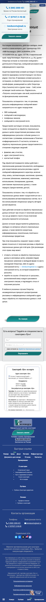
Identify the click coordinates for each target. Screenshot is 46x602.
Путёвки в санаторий (23, 503)
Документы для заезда (12, 457)
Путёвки (23, 486)
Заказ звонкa (33, 11)
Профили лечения (23, 501)
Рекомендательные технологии (23, 594)
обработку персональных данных (29, 349)
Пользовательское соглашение (23, 581)
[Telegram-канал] (16, 537)
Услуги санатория (23, 477)
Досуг (19, 454)
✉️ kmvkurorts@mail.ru (15, 26)
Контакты (38, 457)
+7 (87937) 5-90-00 (16, 17)
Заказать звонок (23, 433)
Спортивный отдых (24, 470)
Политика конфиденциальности (23, 590)
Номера (6, 454)
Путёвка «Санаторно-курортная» (23, 490)
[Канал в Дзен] (23, 537)
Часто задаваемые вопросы (23, 475)
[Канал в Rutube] (26, 537)
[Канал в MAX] (30, 537)
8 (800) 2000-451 (30, 1)
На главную (23, 319)
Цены (13, 454)
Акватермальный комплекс (23, 472)
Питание (26, 454)
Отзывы (28, 457)
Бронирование (23, 460)
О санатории (23, 466)
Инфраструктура (37, 454)
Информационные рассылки (23, 586)
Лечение (23, 497)
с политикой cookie (30, 6)
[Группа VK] (19, 537)
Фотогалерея (24, 479)
